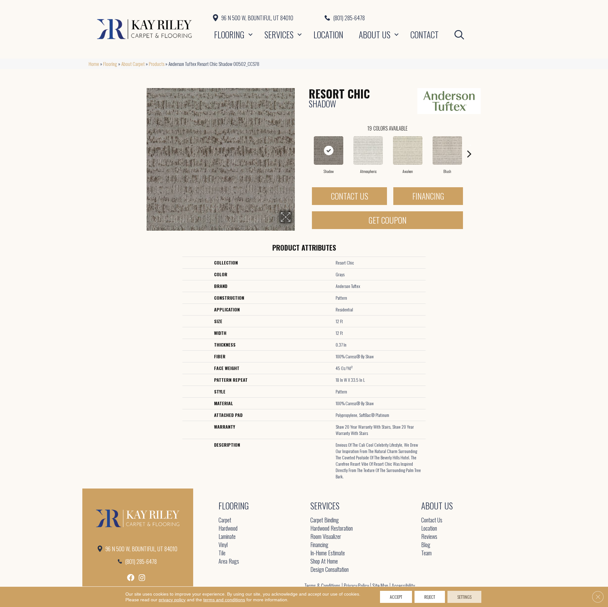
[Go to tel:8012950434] (422, 17)
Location (328, 34)
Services (279, 34)
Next (469, 144)
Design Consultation (329, 569)
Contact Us (349, 196)
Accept (396, 596)
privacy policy (172, 599)
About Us (374, 34)
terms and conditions (224, 599)
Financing (428, 196)
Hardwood (228, 528)
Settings (464, 596)
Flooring (229, 34)
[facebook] (130, 577)
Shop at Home (324, 561)
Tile (221, 553)
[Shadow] (328, 150)
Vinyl (223, 545)
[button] (250, 34)
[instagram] (142, 577)
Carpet (224, 520)
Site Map (380, 586)
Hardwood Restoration (331, 528)
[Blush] (447, 150)
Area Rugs (228, 561)
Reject (429, 596)
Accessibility (403, 586)
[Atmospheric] (368, 150)
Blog (425, 545)
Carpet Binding (324, 520)
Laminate (227, 536)
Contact (424, 34)
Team (426, 553)
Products (156, 63)
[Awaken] (407, 150)
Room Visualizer (325, 536)
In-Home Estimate (327, 553)
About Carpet (133, 63)
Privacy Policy (356, 586)
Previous (305, 144)
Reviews (429, 536)
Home (94, 63)
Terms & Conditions (322, 586)
